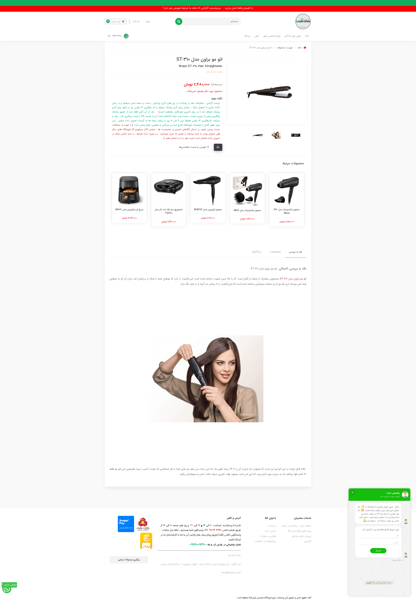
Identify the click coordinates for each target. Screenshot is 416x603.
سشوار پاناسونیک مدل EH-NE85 (286, 211)
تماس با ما (270, 531)
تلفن (256, 36)
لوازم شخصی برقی (271, 36)
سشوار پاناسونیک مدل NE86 (247, 210)
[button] (116, 21)
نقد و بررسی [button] (295, 252)
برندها (247, 36)
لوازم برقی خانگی (293, 36)
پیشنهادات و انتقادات (265, 541)
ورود (147, 21)
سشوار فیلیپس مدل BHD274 (208, 209)
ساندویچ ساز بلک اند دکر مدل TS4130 (169, 211)
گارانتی (307, 541)
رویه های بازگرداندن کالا (299, 531)
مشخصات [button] (275, 252)
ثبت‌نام (136, 21)
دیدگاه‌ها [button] (256, 252)
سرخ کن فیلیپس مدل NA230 (129, 209)
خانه (307, 36)
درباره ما (272, 526)
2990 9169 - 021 (115, 36)
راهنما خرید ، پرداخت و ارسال (296, 526)
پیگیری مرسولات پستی (129, 560)
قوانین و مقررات (268, 536)
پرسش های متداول (301, 536)
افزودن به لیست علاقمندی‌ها (192, 147)
